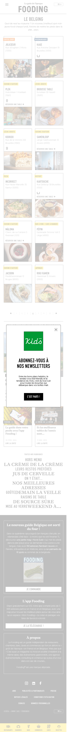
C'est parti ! (33, 396)
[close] (55, 329)
